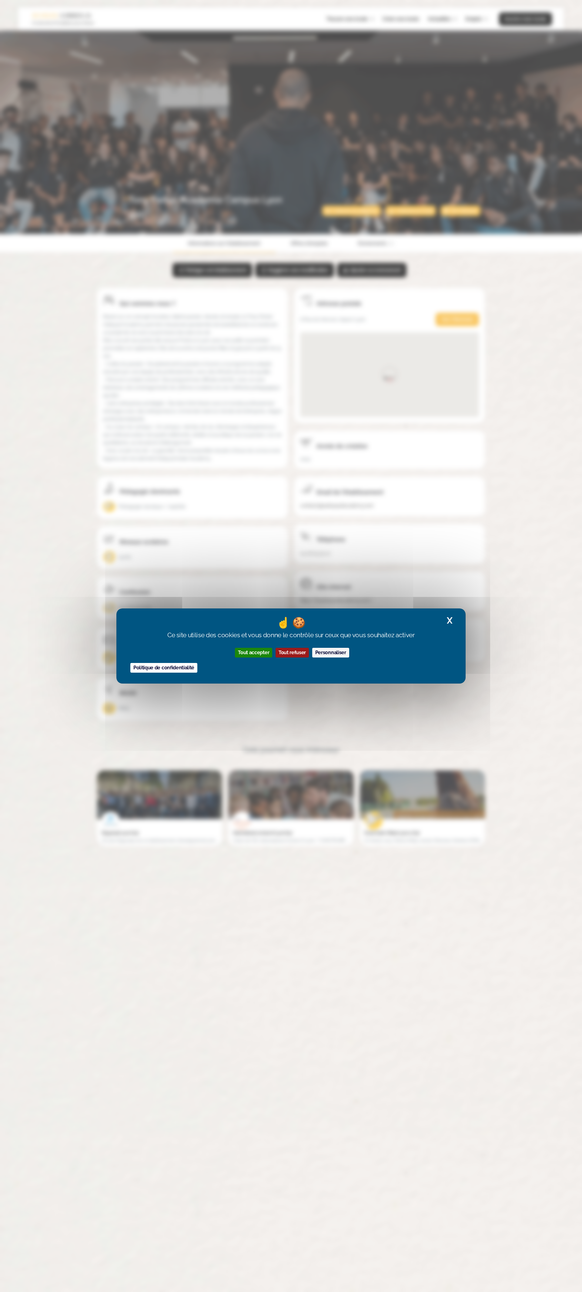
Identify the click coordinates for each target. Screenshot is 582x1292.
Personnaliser (330, 652)
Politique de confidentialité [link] (163, 668)
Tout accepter (253, 652)
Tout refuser (292, 652)
